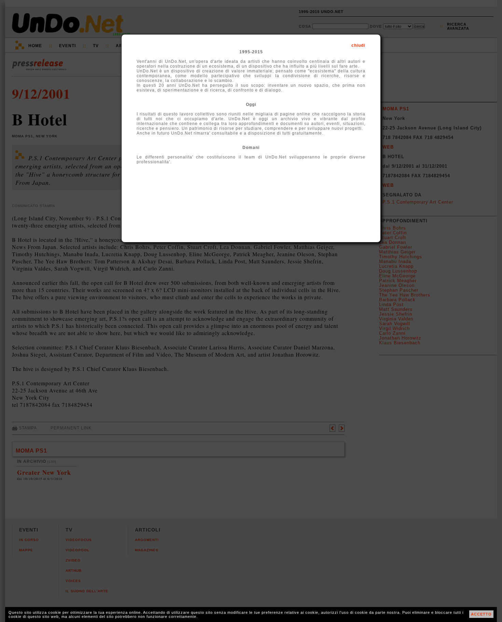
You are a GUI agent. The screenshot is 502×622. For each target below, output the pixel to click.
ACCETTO (481, 614)
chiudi (358, 45)
